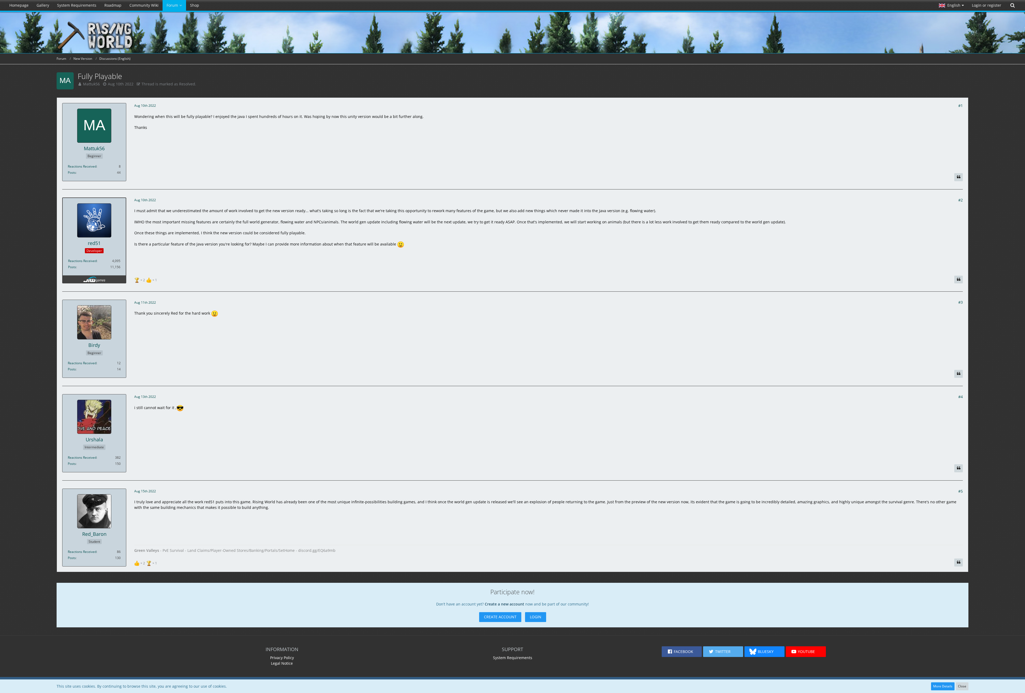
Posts (72, 172)
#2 (960, 200)
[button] (951, 5)
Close (962, 686)
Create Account (500, 616)
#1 (960, 105)
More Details (942, 686)
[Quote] (958, 177)
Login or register (986, 5)
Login (535, 616)
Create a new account (504, 604)
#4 (960, 396)
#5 (960, 491)
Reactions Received (82, 166)
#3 (960, 302)
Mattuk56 (91, 83)
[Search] (1012, 5)
